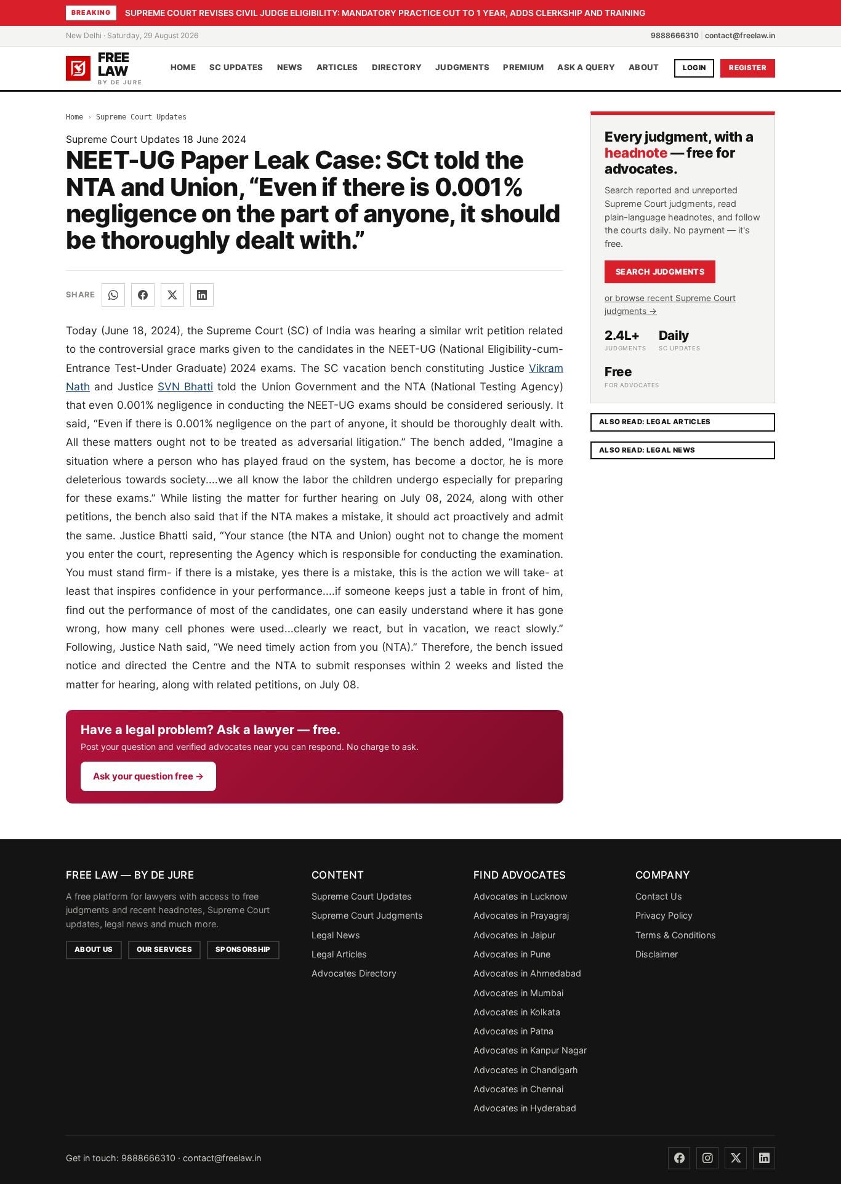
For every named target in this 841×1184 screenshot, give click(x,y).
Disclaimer (656, 954)
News (290, 68)
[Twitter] (736, 1158)
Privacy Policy (664, 915)
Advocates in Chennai (518, 1089)
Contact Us (658, 896)
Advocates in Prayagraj (521, 915)
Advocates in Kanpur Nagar (530, 1050)
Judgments (462, 68)
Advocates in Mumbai (518, 993)
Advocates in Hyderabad (524, 1108)
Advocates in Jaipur (514, 935)
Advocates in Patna (513, 1031)
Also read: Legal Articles (655, 421)
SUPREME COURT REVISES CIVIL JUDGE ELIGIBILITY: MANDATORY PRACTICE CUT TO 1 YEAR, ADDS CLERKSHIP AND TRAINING (385, 13)
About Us (93, 949)
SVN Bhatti (185, 386)
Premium (523, 68)
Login (694, 67)
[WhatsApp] (113, 295)
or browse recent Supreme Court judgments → (670, 304)
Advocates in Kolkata (516, 1012)
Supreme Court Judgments (367, 915)
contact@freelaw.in (740, 35)
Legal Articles (339, 954)
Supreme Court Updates (141, 117)
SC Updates (236, 68)
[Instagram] (707, 1158)
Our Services (164, 949)
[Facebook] (143, 295)
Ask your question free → (148, 776)
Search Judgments (660, 271)
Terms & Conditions (675, 935)
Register (748, 67)
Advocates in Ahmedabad (527, 973)
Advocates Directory (354, 973)
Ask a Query (586, 68)
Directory (397, 68)
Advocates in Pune (511, 954)
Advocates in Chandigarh (525, 1070)
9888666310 (675, 35)
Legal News (336, 935)
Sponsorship (243, 949)
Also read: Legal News (647, 450)
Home (183, 68)
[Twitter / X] (172, 295)
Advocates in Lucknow (520, 896)
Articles (337, 68)
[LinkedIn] (202, 295)
